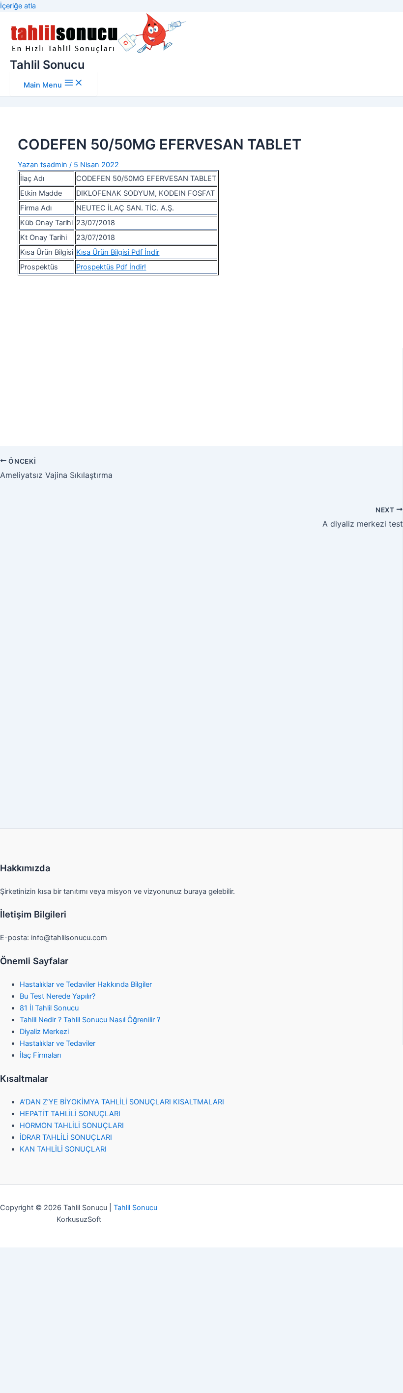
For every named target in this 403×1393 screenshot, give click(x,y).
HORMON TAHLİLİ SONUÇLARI (72, 1125)
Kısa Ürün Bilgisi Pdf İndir (117, 252)
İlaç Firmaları (40, 1055)
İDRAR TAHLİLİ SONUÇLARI (66, 1137)
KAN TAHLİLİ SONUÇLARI (63, 1149)
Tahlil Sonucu (47, 65)
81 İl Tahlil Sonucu (49, 1008)
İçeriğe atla (18, 5)
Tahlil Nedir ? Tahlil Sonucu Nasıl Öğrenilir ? (90, 1019)
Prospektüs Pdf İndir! (111, 267)
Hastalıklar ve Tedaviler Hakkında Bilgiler (86, 984)
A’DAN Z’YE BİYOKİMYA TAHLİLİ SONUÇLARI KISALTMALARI (122, 1101)
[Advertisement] (201, 355)
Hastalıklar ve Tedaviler (57, 1043)
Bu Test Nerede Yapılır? (57, 996)
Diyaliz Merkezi (44, 1031)
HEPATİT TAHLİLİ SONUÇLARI (70, 1113)
